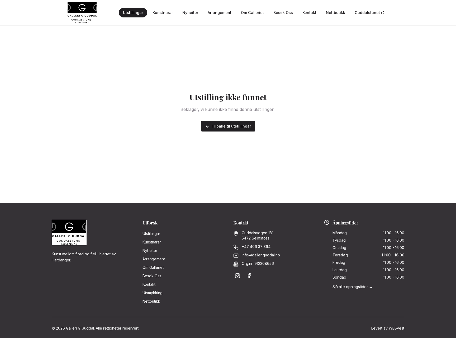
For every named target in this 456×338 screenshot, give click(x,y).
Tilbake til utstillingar (231, 126)
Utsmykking (152, 292)
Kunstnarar (163, 12)
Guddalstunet (367, 12)
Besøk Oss (283, 12)
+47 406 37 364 (256, 246)
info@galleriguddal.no (261, 255)
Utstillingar (133, 12)
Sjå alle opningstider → (352, 286)
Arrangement (219, 12)
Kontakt (309, 12)
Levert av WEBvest (387, 328)
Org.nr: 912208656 (258, 263)
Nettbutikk (335, 12)
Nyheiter (190, 12)
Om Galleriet (252, 12)
